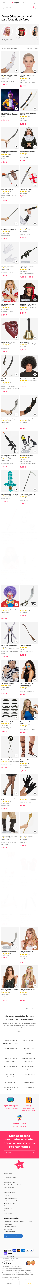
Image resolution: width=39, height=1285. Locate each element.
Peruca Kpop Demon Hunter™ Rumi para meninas (9, 114)
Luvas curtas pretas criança (9, 570)
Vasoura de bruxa (25, 645)
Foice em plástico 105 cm (27, 494)
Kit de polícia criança (26, 455)
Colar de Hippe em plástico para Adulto (28, 952)
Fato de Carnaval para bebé (28, 1068)
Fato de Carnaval (10, 1066)
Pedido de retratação (10, 1210)
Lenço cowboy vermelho (8, 342)
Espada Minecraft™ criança (9, 494)
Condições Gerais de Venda (12, 1185)
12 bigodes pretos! (7, 721)
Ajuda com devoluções (11, 1200)
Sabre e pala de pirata (27, 609)
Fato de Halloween (28, 1040)
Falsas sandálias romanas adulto (27, 760)
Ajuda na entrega (9, 1203)
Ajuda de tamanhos (10, 1195)
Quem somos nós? (10, 1182)
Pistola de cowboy (7, 189)
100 (27, 1008)
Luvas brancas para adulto (9, 75)
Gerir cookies (8, 1213)
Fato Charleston (28, 1087)
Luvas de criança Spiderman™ (25, 877)
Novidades (8, 1229)
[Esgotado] (35, 261)
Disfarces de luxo (10, 1226)
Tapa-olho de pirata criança (9, 759)
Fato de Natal (28, 1082)
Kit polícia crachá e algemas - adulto (28, 533)
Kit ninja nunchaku (25, 914)
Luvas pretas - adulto (26, 798)
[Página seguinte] (32, 1009)
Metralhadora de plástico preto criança (27, 267)
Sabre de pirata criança (8, 418)
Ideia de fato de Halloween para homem (28, 1051)
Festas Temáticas (10, 1231)
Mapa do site (8, 1180)
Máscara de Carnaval (10, 1076)
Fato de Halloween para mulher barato (10, 1042)
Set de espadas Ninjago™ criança (9, 646)
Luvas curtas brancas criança (7, 305)
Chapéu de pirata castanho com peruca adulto (28, 305)
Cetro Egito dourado (26, 836)
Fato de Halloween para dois (10, 1050)
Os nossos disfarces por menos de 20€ (18, 1221)
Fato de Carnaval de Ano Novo (10, 1089)
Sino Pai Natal (24, 342)
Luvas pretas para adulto (27, 418)
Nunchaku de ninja (6, 914)
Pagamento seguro (10, 1205)
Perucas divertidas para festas (7, 39)
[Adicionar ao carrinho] (16, 70)
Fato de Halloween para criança (10, 1060)
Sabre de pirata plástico (8, 951)
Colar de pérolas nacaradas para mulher (9, 990)
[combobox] (19, 7)
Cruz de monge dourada (27, 151)
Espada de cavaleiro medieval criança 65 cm (8, 228)
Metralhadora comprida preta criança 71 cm (8, 456)
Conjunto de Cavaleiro (27, 189)
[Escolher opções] (16, 261)
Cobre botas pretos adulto (9, 836)
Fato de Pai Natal (10, 1082)
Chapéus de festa (21, 38)
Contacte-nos (8, 1208)
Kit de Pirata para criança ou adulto (10, 379)
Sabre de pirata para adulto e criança (9, 152)
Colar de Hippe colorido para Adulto (27, 990)
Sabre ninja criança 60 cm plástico (28, 114)
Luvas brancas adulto (7, 266)
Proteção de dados (10, 1177)
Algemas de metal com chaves (27, 722)
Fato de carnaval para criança (28, 1060)
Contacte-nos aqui (19, 1126)
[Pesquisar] (34, 7)
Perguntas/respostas (10, 1198)
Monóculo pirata (25, 228)
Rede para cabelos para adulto (27, 76)
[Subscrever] (33, 1153)
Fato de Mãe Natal (28, 1074)
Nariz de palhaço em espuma (10, 609)
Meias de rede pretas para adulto (9, 798)
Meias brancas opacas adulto (8, 877)
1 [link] (6, 1008)
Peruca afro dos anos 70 (27, 378)
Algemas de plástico (7, 683)
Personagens (8, 1224)
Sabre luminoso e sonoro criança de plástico (9, 533)
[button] (4, 3)
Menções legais (9, 1187)
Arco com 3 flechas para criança (27, 571)
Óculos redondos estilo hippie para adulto (27, 684)
